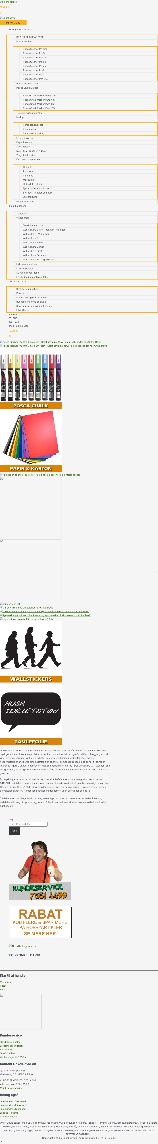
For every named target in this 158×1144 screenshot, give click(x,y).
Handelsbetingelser (10, 1041)
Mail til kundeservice (11, 1088)
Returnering (6, 1049)
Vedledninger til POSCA (13, 1057)
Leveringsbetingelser (11, 1045)
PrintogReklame (8, 1116)
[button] (1, 1141)
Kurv (2, 989)
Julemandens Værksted (13, 1101)
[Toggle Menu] (82, 33)
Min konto (5, 982)
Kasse (3, 985)
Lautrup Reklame (9, 1112)
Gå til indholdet (8, 1)
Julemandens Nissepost (13, 1108)
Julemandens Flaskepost (13, 1105)
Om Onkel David (9, 1053)
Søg (11, 819)
